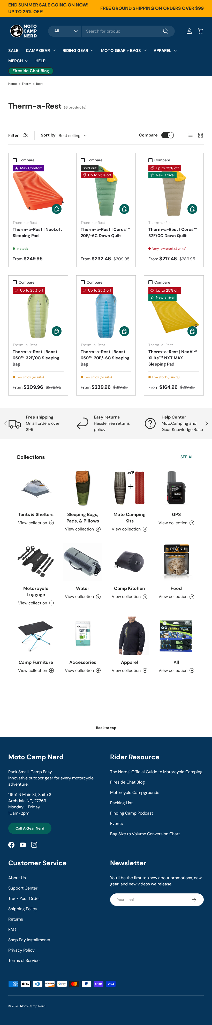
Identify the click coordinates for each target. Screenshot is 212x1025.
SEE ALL (187, 457)
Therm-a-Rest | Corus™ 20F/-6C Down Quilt (105, 232)
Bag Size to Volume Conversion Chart (145, 834)
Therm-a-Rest (32, 83)
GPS (176, 514)
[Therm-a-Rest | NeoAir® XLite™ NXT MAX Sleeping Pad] (173, 312)
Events (116, 823)
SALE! (14, 50)
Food (176, 588)
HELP (40, 61)
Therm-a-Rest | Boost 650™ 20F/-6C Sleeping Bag (105, 358)
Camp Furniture (36, 662)
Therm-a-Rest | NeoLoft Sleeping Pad (37, 232)
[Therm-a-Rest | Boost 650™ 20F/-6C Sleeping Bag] (106, 312)
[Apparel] (129, 636)
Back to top (106, 727)
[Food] (176, 562)
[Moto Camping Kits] (129, 488)
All (176, 662)
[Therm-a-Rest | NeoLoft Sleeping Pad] (38, 190)
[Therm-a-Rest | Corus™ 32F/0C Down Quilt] (173, 190)
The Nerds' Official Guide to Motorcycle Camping (156, 772)
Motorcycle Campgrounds (134, 792)
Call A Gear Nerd (30, 828)
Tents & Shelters (36, 514)
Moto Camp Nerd (33, 1006)
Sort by (48, 135)
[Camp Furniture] (36, 636)
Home (12, 83)
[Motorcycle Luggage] (36, 562)
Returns (15, 919)
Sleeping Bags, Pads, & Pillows (82, 517)
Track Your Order (24, 898)
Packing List (121, 803)
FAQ (12, 929)
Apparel (129, 662)
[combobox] (111, 31)
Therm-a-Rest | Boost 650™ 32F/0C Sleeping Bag (36, 358)
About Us (17, 877)
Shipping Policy (22, 909)
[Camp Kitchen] (129, 562)
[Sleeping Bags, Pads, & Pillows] (82, 488)
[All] (176, 636)
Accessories (82, 662)
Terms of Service (24, 960)
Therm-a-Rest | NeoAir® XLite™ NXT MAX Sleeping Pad (172, 358)
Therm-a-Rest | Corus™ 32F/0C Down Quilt (173, 232)
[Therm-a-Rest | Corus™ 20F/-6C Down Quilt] (106, 190)
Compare (148, 135)
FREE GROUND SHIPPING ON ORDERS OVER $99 (152, 8)
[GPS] (176, 488)
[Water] (82, 562)
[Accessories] (82, 636)
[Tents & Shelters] (36, 488)
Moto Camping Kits (129, 517)
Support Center (22, 888)
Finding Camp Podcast (131, 813)
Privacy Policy (21, 950)
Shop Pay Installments (29, 940)
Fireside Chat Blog (127, 782)
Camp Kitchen (129, 588)
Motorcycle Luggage (35, 591)
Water (82, 588)
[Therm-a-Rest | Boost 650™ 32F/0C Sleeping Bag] (38, 312)
